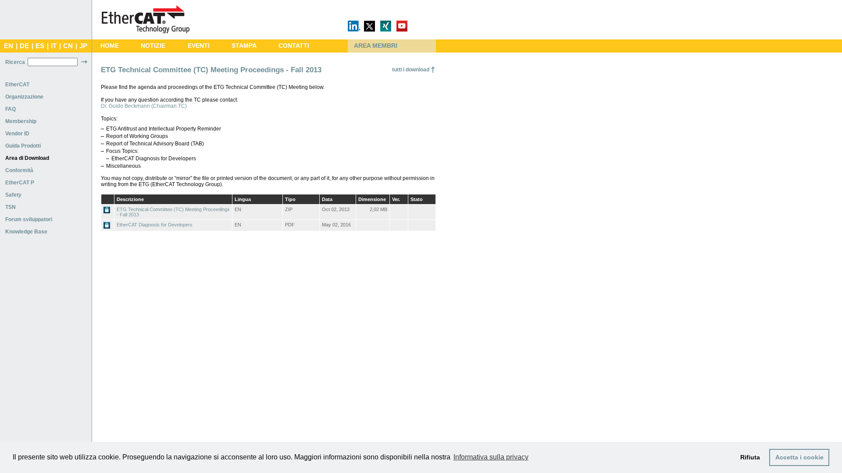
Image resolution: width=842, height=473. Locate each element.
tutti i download (410, 70)
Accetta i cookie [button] (799, 457)
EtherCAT (17, 84)
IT (54, 45)
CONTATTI (293, 45)
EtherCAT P (19, 183)
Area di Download (27, 158)
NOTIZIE (153, 45)
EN (8, 45)
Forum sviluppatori (28, 219)
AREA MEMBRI (375, 45)
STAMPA (244, 45)
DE (24, 45)
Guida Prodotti (23, 146)
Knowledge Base (26, 232)
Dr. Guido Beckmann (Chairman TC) (144, 106)
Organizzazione (24, 97)
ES (40, 45)
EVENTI (199, 45)
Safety (13, 195)
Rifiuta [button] (750, 457)
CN (68, 45)
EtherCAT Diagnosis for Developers (155, 224)
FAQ (10, 109)
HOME (109, 45)
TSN (10, 207)
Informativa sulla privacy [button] (490, 457)
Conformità (19, 170)
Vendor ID (17, 134)
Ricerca (15, 62)
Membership (20, 121)
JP (83, 45)
